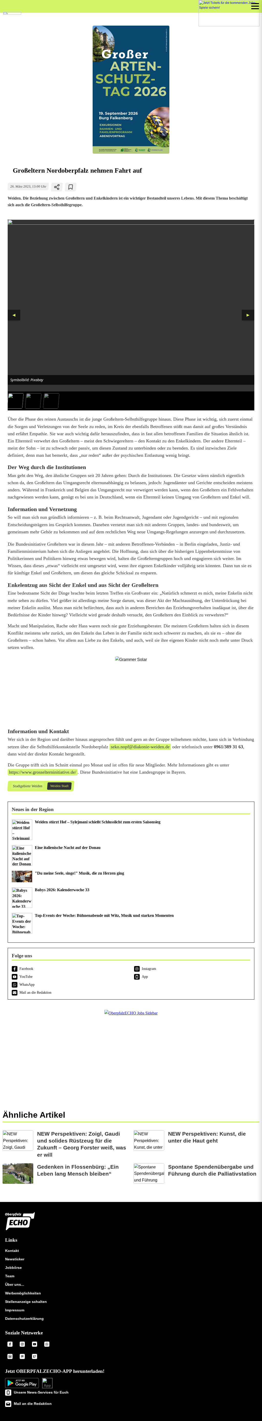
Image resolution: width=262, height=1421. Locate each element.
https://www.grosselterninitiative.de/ (42, 772)
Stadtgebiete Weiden (27, 786)
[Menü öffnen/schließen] (255, 6)
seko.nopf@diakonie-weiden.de (140, 746)
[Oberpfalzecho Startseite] (12, 13)
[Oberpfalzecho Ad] (229, 13)
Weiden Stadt (59, 786)
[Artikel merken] (71, 187)
